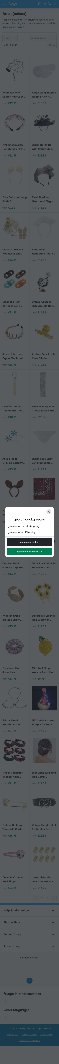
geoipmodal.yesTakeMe (29, 551)
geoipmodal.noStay (29, 542)
